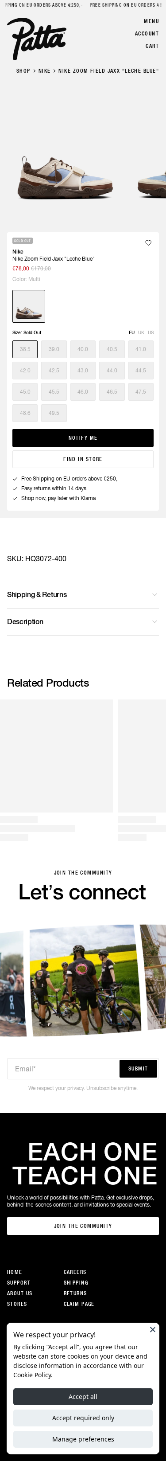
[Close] (152, 1329)
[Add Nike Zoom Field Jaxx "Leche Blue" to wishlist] (148, 242)
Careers (75, 1272)
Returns (75, 1293)
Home (15, 1272)
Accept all (83, 1396)
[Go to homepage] (36, 39)
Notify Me (83, 438)
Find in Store (83, 459)
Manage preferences (83, 1439)
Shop (23, 71)
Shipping (76, 1283)
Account (147, 34)
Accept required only (83, 1418)
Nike (45, 71)
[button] (25, 349)
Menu (151, 21)
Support (19, 1283)
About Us (20, 1293)
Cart (152, 46)
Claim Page (79, 1304)
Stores (17, 1304)
